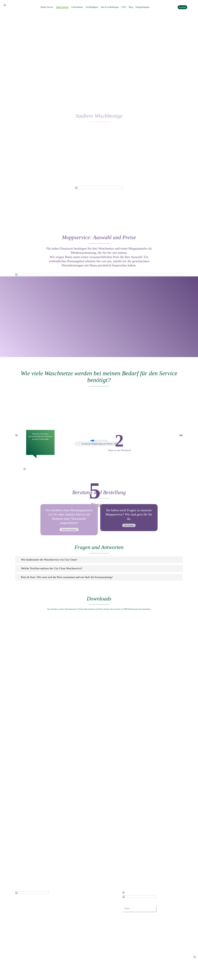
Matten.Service (75, 892)
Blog (71, 943)
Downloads (73, 936)
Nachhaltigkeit (75, 921)
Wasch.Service (75, 907)
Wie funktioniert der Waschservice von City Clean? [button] (49, 559)
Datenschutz (19, 962)
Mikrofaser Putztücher (83, 913)
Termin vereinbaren (69, 530)
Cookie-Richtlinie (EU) (78, 947)
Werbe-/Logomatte (81, 899)
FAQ (71, 928)
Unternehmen (74, 917)
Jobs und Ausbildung (78, 925)
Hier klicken (129, 525)
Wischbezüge (79, 909)
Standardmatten (80, 895)
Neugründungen (76, 932)
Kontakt (72, 940)
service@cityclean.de (31, 915)
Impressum (30, 962)
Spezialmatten (80, 903)
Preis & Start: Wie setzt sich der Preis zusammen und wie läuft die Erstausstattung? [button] (67, 577)
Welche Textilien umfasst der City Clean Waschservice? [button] (51, 568)
